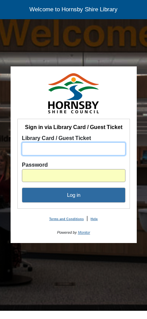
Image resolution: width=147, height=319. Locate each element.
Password (35, 165)
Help (94, 219)
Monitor (84, 232)
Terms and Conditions (66, 219)
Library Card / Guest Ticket (56, 138)
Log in (73, 195)
